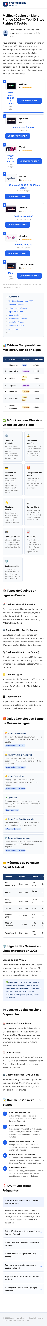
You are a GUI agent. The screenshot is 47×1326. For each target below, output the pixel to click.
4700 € (36, 365)
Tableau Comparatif (16, 305)
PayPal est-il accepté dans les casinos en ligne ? (22, 1277)
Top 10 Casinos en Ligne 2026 (20, 301)
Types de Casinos (15, 312)
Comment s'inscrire (16, 326)
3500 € (36, 391)
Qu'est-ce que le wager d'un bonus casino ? (20, 1255)
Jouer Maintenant (29, 101)
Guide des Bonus (15, 315)
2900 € (36, 399)
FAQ (10, 333)
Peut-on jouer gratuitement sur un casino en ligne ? (20, 1266)
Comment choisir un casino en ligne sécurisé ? (21, 1289)
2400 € (36, 378)
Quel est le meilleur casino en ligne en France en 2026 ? (22, 1201)
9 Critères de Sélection (17, 308)
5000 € (36, 371)
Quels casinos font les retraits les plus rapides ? (22, 1243)
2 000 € (36, 385)
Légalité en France (16, 322)
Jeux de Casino (14, 329)
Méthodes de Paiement (18, 319)
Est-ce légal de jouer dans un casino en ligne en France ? (22, 1232)
